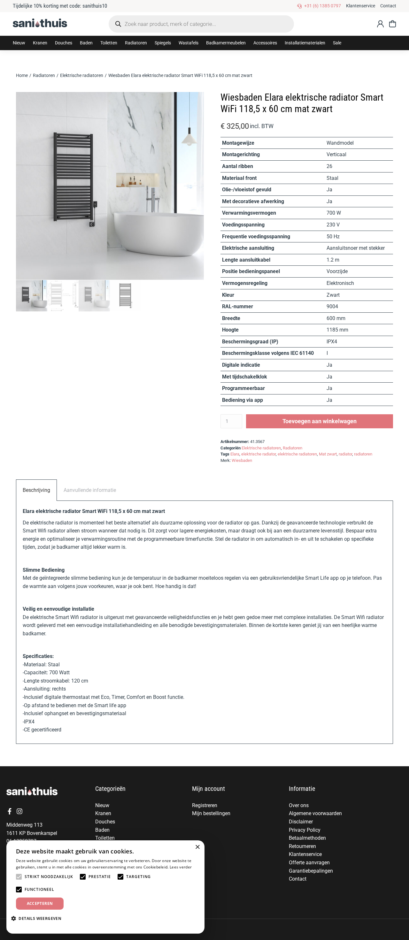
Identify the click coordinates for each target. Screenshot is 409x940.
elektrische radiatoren (297, 454)
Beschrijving (36, 490)
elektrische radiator (258, 454)
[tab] (36, 490)
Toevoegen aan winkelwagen (319, 421)
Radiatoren (292, 448)
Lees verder (181, 867)
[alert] (105, 887)
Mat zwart (328, 454)
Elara (234, 454)
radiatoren (363, 454)
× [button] (197, 847)
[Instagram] (19, 811)
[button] (40, 43)
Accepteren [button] (40, 903)
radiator (345, 454)
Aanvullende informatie (90, 490)
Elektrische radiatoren (261, 448)
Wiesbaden (242, 460)
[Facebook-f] (9, 811)
